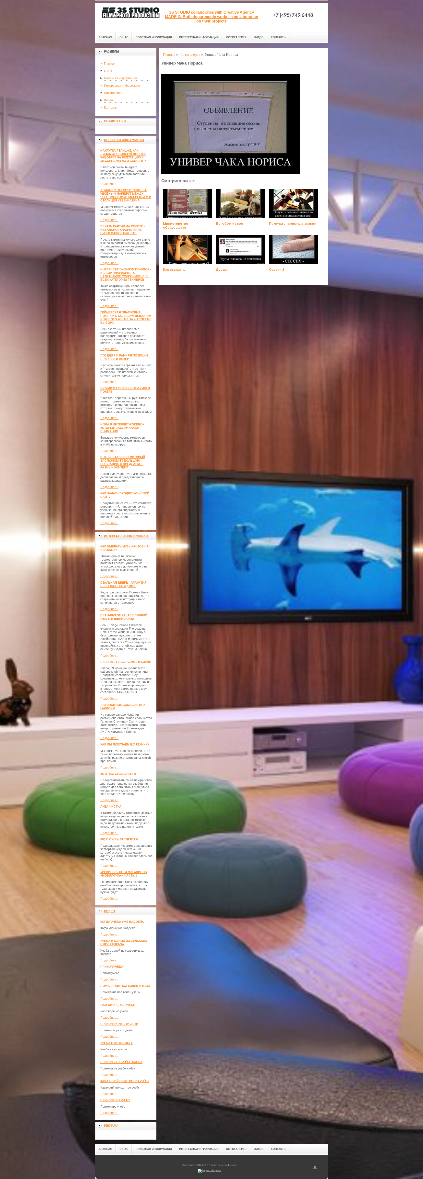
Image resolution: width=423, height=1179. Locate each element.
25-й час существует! (118, 774)
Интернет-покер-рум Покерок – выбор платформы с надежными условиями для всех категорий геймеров (126, 274)
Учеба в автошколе (116, 1043)
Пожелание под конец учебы (125, 986)
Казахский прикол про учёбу (124, 1081)
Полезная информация (154, 37)
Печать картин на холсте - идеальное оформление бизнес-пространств (122, 230)
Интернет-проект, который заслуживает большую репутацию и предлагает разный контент (122, 462)
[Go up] (315, 1168)
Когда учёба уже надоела (122, 921)
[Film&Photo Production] (129, 17)
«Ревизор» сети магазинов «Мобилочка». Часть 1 (123, 873)
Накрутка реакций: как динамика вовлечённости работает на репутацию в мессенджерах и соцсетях (123, 156)
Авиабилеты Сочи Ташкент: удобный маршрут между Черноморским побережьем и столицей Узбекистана (125, 195)
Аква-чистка (110, 806)
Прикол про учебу (115, 1100)
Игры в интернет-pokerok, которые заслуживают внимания (122, 428)
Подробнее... (109, 184)
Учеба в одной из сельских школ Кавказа (123, 942)
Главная (105, 37)
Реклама (111, 1125)
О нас (123, 37)
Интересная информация (199, 37)
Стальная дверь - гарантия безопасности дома (123, 584)
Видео (259, 37)
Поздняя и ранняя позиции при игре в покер (124, 357)
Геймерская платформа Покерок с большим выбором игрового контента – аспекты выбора (125, 317)
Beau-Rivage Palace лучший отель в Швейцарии (123, 617)
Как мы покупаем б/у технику (124, 744)
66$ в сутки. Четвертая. (119, 839)
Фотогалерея (236, 37)
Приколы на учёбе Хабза (121, 1062)
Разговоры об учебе (117, 1005)
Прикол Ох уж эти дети (119, 1024)
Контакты (278, 37)
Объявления (115, 121)
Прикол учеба (111, 966)
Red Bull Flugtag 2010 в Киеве (125, 662)
